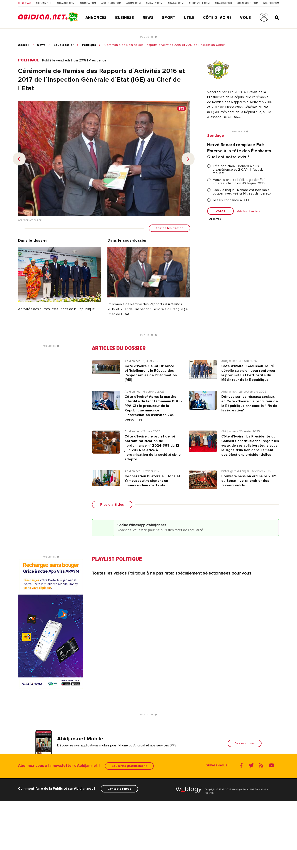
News (148, 17)
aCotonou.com (111, 3)
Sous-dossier (64, 44)
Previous (19, 158)
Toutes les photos (169, 228)
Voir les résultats (248, 211)
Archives (215, 219)
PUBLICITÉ (147, 37)
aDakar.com (176, 3)
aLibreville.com (199, 3)
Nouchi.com (271, 3)
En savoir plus (245, 743)
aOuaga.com (88, 3)
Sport (168, 17)
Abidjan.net (44, 3)
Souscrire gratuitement (129, 766)
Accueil (24, 44)
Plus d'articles (112, 504)
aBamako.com (66, 3)
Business (124, 17)
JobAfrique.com (247, 3)
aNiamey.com (154, 3)
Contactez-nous (119, 789)
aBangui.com (223, 3)
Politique (89, 44)
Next (188, 158)
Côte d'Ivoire (217, 17)
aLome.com (133, 3)
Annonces (96, 17)
